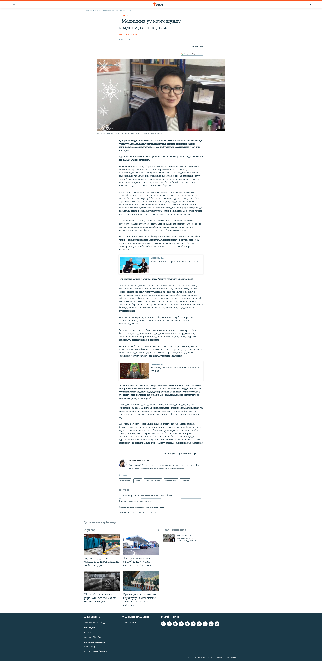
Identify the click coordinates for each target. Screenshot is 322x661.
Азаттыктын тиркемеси (94, 642)
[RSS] (211, 624)
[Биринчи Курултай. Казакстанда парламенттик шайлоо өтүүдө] (102, 544)
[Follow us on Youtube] (175, 624)
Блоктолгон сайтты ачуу (94, 623)
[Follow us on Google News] (187, 624)
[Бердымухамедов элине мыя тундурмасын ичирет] (134, 371)
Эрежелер (88, 632)
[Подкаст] (217, 624)
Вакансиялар (89, 647)
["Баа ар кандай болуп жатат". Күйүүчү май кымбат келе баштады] (141, 544)
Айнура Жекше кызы (128, 35)
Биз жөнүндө (89, 628)
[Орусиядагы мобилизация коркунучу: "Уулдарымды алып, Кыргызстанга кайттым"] (141, 581)
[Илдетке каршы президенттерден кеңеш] (134, 265)
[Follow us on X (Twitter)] (169, 624)
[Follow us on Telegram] (181, 624)
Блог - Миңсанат (174, 530)
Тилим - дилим (129, 623)
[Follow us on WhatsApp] (205, 624)
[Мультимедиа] (311, 4)
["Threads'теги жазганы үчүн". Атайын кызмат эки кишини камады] (102, 581)
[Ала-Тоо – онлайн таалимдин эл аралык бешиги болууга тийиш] (169, 538)
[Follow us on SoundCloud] (193, 624)
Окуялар (90, 530)
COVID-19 (123, 15)
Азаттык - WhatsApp (93, 637)
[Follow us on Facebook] (163, 624)
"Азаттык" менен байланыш (96, 652)
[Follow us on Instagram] (199, 624)
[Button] (197, 46)
